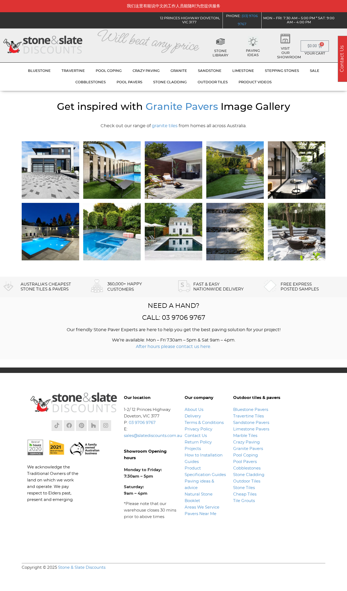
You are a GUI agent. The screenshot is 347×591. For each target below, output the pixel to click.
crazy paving (146, 71)
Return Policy (198, 442)
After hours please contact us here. (173, 346)
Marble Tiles (245, 436)
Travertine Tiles (248, 416)
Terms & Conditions (204, 423)
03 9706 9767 (142, 423)
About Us (194, 410)
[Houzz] (93, 425)
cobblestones (90, 82)
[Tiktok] (57, 425)
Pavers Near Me (200, 514)
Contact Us (196, 436)
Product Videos (255, 82)
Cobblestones (247, 468)
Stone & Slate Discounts (81, 568)
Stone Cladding (248, 475)
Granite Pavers (182, 107)
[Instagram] (105, 425)
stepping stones (282, 71)
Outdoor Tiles (246, 481)
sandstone (209, 71)
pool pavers (129, 82)
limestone (243, 71)
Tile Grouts (244, 501)
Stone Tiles (244, 488)
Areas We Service (202, 507)
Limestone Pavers (251, 429)
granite (179, 71)
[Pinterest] (81, 425)
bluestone (39, 71)
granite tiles (165, 126)
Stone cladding (170, 82)
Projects (193, 449)
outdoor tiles (213, 82)
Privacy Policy (198, 429)
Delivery (193, 416)
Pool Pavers (245, 462)
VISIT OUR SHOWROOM (289, 53)
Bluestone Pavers (250, 410)
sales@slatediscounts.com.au (153, 436)
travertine (73, 71)
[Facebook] (69, 425)
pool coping (109, 71)
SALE (314, 71)
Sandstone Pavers (251, 423)
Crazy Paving (246, 442)
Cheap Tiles (244, 494)
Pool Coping (245, 455)
